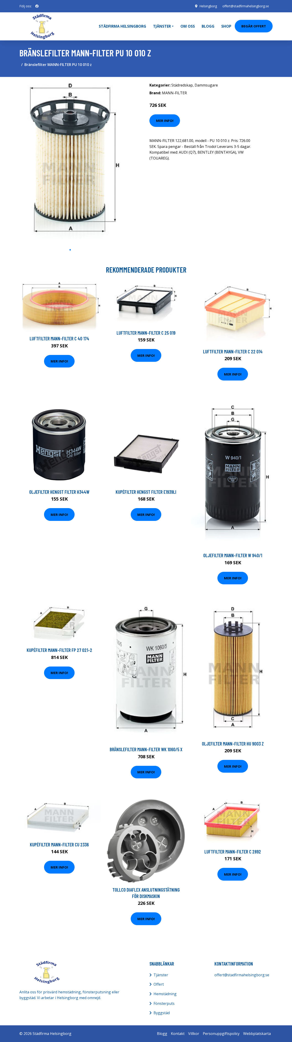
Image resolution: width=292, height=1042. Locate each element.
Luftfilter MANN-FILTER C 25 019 (146, 333)
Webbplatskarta (257, 1033)
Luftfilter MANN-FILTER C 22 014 (233, 351)
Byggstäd (162, 1012)
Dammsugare (206, 85)
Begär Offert (253, 26)
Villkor (193, 1033)
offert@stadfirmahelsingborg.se (245, 6)
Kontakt (178, 1033)
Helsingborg (208, 6)
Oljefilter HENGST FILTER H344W (59, 492)
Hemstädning (165, 993)
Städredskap (182, 85)
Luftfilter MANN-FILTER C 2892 (232, 851)
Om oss (187, 26)
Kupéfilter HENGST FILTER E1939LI (146, 492)
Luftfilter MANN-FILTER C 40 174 (59, 338)
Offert (159, 984)
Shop (226, 26)
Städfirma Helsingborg (122, 26)
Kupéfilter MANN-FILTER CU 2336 (59, 844)
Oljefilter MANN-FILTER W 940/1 (232, 555)
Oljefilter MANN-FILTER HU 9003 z (233, 743)
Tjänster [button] (162, 26)
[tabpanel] (70, 163)
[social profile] (37, 6)
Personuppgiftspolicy (221, 1033)
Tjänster (161, 974)
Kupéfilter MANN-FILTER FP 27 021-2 (59, 650)
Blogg (208, 26)
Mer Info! (164, 120)
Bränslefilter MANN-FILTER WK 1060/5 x (146, 749)
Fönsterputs (164, 1003)
